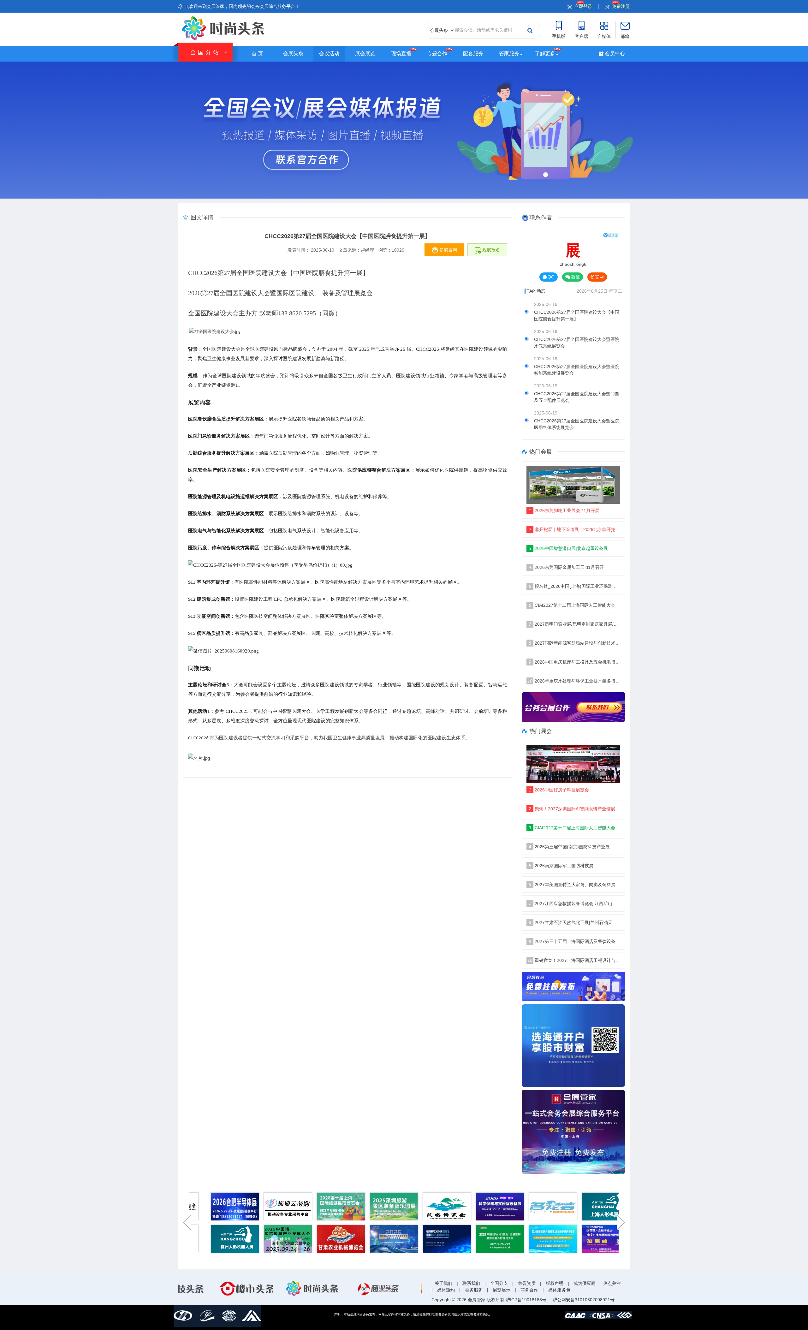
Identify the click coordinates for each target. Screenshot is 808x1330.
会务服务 (474, 1289)
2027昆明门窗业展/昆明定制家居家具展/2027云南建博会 (575, 624)
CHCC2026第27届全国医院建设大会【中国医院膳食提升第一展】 (576, 315)
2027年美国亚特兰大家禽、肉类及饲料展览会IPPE (575, 884)
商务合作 (529, 1289)
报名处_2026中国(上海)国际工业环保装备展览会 (575, 586)
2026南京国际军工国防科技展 (561, 865)
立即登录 (583, 6)
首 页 (257, 53)
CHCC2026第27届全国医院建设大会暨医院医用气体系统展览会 (576, 424)
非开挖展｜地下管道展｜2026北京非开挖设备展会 (575, 529)
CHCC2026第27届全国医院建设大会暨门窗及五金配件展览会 (576, 397)
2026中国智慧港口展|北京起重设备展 (568, 548)
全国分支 (499, 1283)
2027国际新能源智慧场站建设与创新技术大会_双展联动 (575, 643)
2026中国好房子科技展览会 (559, 789)
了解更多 (545, 53)
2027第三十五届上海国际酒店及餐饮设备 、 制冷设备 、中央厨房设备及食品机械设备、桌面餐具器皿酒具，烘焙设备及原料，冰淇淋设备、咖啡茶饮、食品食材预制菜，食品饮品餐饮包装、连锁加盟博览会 (575, 941)
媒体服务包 (559, 1289)
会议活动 (329, 53)
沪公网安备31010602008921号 (584, 1299)
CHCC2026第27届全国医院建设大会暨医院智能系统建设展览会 (576, 370)
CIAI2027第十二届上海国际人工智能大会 (572, 605)
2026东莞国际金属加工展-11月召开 (566, 567)
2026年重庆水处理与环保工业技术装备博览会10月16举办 (574, 680)
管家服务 (509, 53)
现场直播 (401, 53)
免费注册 (621, 6)
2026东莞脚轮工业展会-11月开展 (564, 510)
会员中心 (614, 53)
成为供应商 (584, 1283)
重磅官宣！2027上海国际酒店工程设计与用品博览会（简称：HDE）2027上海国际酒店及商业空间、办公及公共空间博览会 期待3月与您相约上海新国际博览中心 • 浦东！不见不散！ (574, 960)
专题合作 (437, 53)
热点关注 (612, 1283)
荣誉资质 (527, 1283)
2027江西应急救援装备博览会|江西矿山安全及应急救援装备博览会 (575, 903)
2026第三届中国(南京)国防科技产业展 (569, 846)
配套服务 (473, 53)
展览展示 (501, 1289)
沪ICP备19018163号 (526, 1299)
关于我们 (443, 1283)
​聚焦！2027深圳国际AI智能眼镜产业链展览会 (575, 808)
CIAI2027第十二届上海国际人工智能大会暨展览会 (575, 827)
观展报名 (490, 249)
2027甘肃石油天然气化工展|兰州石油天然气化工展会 (575, 922)
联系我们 (471, 1283)
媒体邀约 (446, 1289)
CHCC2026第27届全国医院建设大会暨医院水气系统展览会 (576, 343)
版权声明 (554, 1283)
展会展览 (365, 53)
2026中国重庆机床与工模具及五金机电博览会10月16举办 (575, 662)
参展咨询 (447, 249)
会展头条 (293, 53)
